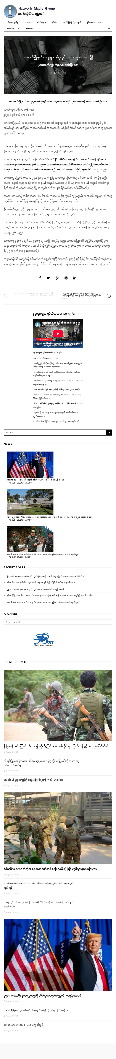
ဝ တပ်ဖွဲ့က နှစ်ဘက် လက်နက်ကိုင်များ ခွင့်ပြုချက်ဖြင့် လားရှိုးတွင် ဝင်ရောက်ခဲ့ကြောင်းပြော (82, 295)
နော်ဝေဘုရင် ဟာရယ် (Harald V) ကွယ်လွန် (23, 1025)
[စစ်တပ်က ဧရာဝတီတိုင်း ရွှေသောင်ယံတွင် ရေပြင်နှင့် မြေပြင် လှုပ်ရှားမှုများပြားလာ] (58, 828)
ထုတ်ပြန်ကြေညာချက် (72, 22)
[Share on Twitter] (48, 278)
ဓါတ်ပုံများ (41, 22)
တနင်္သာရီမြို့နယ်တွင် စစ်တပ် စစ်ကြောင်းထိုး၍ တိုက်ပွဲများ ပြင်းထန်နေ (36, 1010)
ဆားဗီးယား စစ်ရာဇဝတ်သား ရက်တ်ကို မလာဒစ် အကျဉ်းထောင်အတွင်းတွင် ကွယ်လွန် (43, 554)
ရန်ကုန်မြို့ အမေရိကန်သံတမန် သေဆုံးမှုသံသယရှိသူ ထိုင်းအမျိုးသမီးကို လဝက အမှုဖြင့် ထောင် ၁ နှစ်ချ (50, 517)
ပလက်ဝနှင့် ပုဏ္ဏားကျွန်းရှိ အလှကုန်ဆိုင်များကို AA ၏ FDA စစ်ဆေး (34, 780)
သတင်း (28, 22)
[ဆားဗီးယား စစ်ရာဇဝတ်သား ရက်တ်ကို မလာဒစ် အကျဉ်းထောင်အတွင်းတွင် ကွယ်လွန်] (30, 539)
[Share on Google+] (57, 278)
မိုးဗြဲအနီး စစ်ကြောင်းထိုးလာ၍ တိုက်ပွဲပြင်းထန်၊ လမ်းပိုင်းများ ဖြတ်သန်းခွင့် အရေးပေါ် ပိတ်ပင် (46, 576)
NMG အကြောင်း (13, 28)
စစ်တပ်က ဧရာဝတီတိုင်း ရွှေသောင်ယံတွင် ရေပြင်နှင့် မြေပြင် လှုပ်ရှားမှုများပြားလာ (41, 583)
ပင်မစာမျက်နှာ (13, 22)
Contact (30, 28)
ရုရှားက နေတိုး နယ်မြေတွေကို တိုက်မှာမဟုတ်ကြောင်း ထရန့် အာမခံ (35, 480)
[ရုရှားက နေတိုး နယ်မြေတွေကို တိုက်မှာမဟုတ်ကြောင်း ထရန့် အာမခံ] (30, 465)
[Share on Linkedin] (75, 278)
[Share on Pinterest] (66, 278)
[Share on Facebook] (40, 278)
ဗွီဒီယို (54, 22)
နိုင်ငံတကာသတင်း (94, 22)
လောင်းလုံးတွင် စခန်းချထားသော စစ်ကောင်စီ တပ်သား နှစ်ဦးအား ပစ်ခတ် (34, 294)
